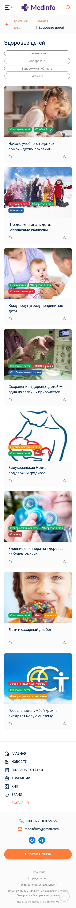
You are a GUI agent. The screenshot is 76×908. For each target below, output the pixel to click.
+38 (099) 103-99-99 (41, 821)
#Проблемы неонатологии (25, 372)
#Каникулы (16, 210)
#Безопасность (19, 204)
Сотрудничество (38, 878)
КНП (14, 786)
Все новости (37, 53)
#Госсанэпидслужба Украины (28, 683)
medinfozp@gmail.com (42, 829)
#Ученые (50, 615)
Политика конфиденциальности (38, 884)
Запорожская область (37, 68)
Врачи (16, 795)
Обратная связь (38, 854)
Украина (37, 76)
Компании (20, 778)
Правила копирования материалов (38, 901)
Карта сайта (38, 872)
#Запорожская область (24, 528)
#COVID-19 (20, 803)
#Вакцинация (18, 285)
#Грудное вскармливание (25, 447)
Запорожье (37, 61)
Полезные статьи (27, 770)
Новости (19, 762)
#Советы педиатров (22, 291)
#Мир (38, 453)
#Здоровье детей (20, 129)
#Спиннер (15, 534)
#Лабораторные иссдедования (28, 696)
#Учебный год (43, 129)
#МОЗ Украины (44, 366)
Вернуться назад (19, 24)
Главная (42, 21)
